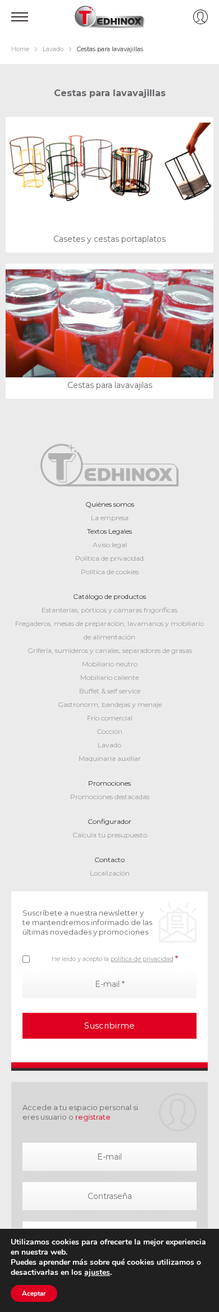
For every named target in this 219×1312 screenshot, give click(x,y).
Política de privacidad (109, 558)
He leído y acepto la (115, 958)
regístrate (93, 1116)
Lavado (53, 49)
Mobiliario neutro (110, 664)
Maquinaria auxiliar (110, 758)
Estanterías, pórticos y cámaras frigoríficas (109, 610)
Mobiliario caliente (109, 677)
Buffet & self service (109, 691)
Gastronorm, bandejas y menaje (110, 704)
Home (20, 49)
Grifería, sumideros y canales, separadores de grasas (110, 650)
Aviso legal (110, 544)
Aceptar (34, 1293)
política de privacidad (142, 959)
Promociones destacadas (109, 796)
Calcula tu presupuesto (109, 835)
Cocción (109, 731)
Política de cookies (110, 571)
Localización (110, 873)
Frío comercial (110, 718)
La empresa (110, 517)
